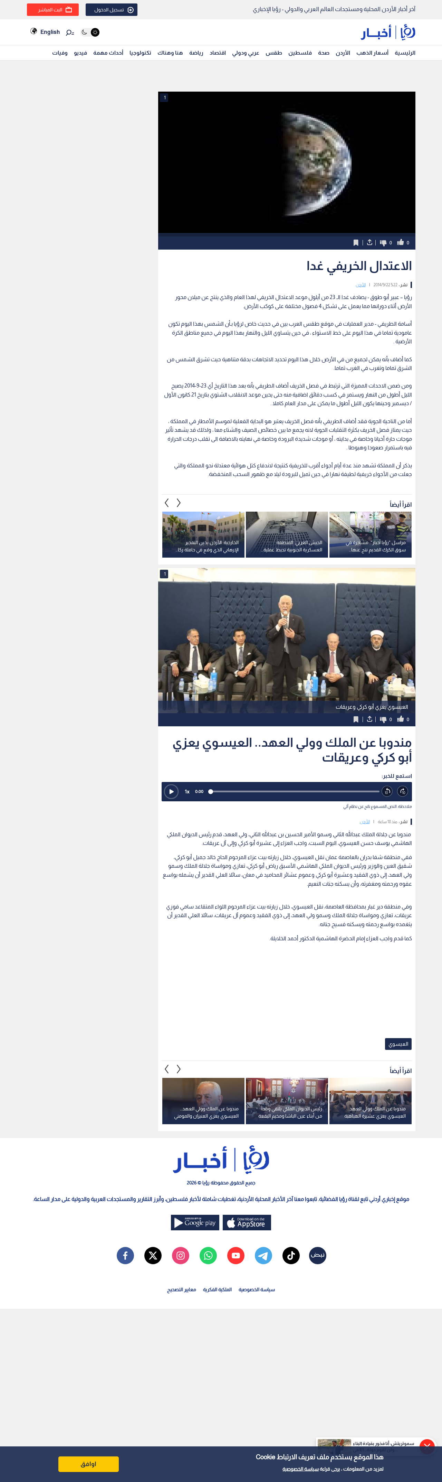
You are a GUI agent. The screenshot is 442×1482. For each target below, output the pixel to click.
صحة (323, 53)
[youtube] (235, 1255)
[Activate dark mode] (90, 32)
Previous (179, 503)
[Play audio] (171, 791)
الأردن (343, 53)
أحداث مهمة (108, 53)
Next (166, 503)
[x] (153, 1255)
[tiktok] (291, 1255)
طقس (274, 53)
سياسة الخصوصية (300, 1469)
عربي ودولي (245, 53)
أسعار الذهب (372, 53)
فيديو (80, 53)
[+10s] (403, 791)
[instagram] (180, 1255)
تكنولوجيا (140, 53)
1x (187, 791)
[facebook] (125, 1255)
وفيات (60, 53)
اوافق (88, 1464)
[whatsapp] (208, 1255)
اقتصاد (218, 53)
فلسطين (300, 53)
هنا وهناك (170, 53)
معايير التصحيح (181, 1289)
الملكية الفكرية (217, 1289)
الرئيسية (405, 53)
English (50, 32)
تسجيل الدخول (109, 9)
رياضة (196, 53)
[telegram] (263, 1255)
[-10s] (387, 791)
